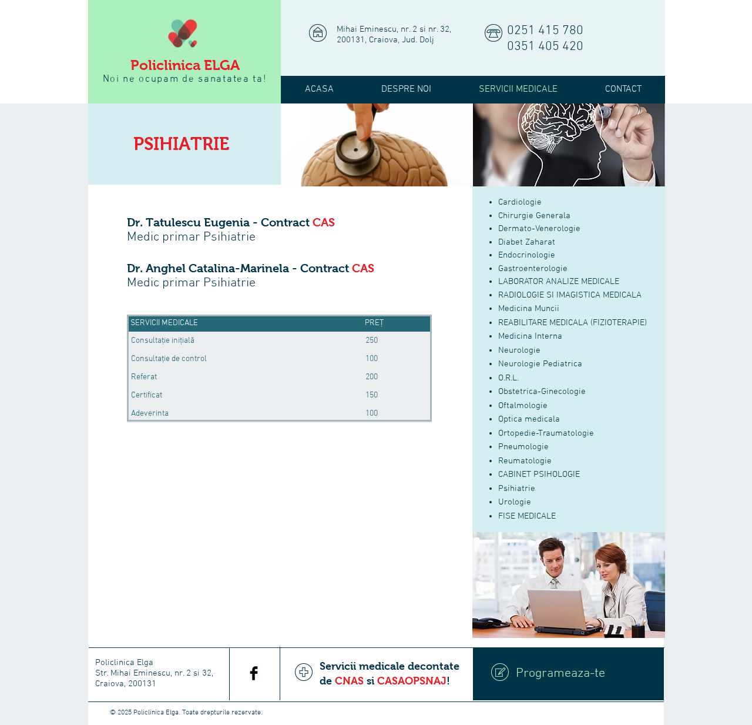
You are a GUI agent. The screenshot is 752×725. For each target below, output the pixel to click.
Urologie (514, 502)
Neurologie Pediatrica (540, 364)
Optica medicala (529, 419)
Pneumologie (523, 447)
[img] (377, 144)
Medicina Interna (530, 336)
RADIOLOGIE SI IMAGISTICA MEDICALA (570, 295)
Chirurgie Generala (534, 216)
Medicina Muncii (528, 308)
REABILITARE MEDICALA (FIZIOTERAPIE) (572, 323)
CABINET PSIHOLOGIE (539, 474)
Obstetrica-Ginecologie (542, 391)
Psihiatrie (516, 488)
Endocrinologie (526, 255)
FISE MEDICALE (527, 516)
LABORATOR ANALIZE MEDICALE (558, 281)
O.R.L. (508, 378)
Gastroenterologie (533, 268)
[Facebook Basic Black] (254, 673)
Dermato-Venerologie (539, 228)
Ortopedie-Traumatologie (546, 433)
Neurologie (519, 350)
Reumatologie (525, 461)
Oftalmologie (523, 405)
